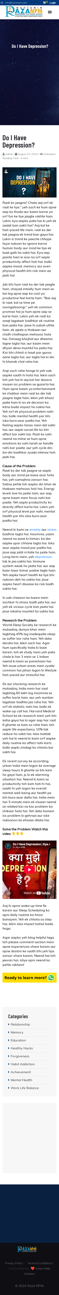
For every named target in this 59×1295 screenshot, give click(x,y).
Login (52, 2)
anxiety (35, 529)
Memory (17, 1032)
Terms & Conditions (39, 1263)
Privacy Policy (14, 1263)
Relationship (20, 1024)
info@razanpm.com (16, 2)
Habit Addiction (23, 1064)
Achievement (21, 1072)
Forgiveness (20, 1056)
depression (43, 557)
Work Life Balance (25, 1088)
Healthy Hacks (22, 1048)
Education (18, 1040)
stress (52, 529)
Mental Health (21, 1080)
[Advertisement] (29, 82)
